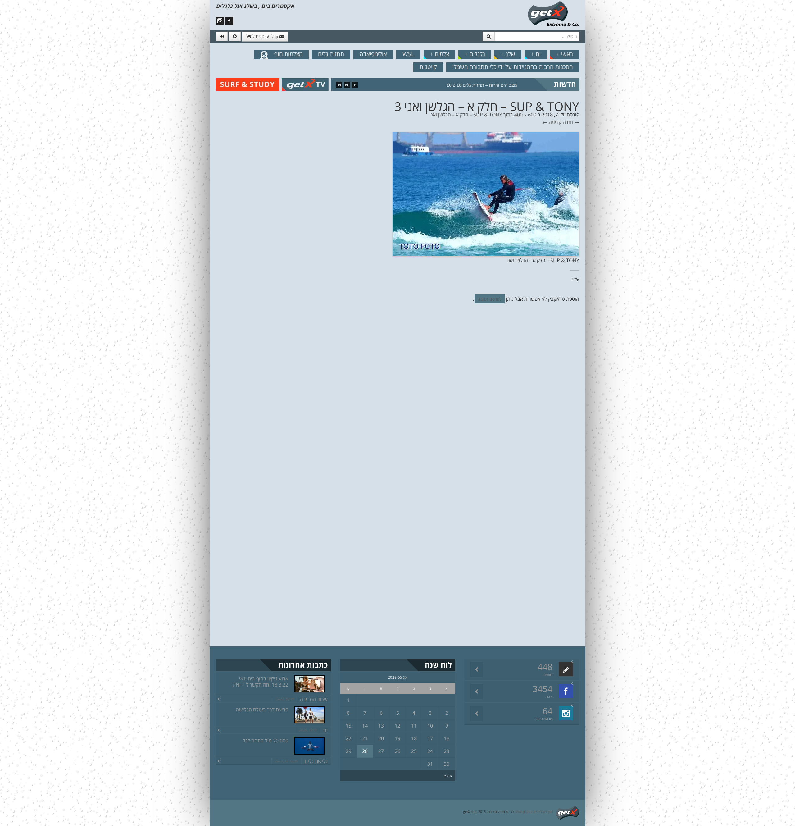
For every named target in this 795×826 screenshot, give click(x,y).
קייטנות (428, 67)
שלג (508, 54)
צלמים (439, 54)
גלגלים (475, 54)
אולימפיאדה (373, 54)
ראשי (564, 54)
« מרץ (448, 776)
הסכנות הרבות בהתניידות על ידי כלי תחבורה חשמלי (512, 67)
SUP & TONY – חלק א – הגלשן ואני (465, 114)
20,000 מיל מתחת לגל (265, 740)
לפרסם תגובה (490, 299)
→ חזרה (571, 122)
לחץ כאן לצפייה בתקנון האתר (534, 811)
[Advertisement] (33, 105)
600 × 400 (525, 114)
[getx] (553, 13)
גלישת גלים (316, 761)
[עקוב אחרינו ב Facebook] (229, 21)
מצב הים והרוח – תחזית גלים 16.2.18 (482, 85)
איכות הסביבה (314, 699)
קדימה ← (552, 122)
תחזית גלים (331, 54)
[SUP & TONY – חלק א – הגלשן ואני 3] (485, 193)
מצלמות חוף (288, 54)
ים (536, 54)
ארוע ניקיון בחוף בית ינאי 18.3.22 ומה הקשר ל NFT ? (260, 681)
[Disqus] (397, 393)
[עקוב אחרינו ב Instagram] (220, 21)
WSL (408, 54)
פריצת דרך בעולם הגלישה (262, 709)
